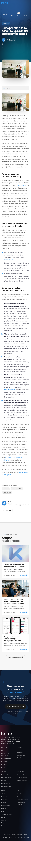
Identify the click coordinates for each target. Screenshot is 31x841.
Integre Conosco (22, 780)
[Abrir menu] (28, 2)
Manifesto (4, 799)
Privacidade (20, 794)
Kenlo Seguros (5, 783)
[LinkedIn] (6, 837)
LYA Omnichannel (6, 758)
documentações (10, 389)
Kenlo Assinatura (6, 786)
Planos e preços (7, 492)
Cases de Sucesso (22, 777)
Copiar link (8, 510)
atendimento (8, 260)
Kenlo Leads (4, 775)
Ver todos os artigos (15, 657)
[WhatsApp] (18, 837)
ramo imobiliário (22, 185)
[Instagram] (3, 837)
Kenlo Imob (6, 488)
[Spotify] (28, 837)
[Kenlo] (6, 733)
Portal (3, 817)
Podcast (3, 820)
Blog (2, 811)
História (3, 802)
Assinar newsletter (16, 706)
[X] (9, 837)
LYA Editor (4, 761)
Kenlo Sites (20, 758)
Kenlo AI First (5, 797)
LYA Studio (4, 764)
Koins (3, 767)
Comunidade (20, 775)
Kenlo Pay (4, 780)
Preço (3, 823)
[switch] (21, 13)
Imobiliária (6, 23)
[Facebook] (12, 837)
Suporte (3, 826)
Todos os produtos (17, 488)
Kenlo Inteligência (6, 777)
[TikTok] (25, 837)
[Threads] (22, 837)
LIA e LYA (3, 808)
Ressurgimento (5, 805)
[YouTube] (15, 837)
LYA (2, 751)
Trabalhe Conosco (6, 814)
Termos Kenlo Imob (22, 799)
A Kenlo (3, 794)
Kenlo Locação (21, 755)
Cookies (19, 797)
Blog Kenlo (5, 13)
